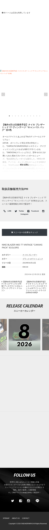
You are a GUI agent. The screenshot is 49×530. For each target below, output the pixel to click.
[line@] (36, 500)
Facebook (35, 211)
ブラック (26, 259)
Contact (25, 518)
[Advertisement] (24, 41)
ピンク (40, 259)
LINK (8, 211)
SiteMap (6, 518)
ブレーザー (32, 255)
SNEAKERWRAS (27, 524)
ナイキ (25, 255)
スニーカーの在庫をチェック (25, 232)
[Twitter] (12, 500)
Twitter (21, 211)
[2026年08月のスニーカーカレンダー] (24, 334)
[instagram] (28, 500)
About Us (16, 518)
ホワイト (33, 259)
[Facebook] (20, 500)
